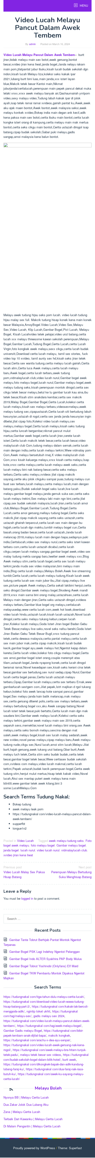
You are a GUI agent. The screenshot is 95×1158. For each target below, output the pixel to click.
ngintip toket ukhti (38, 1011)
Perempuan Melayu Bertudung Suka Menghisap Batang (71, 872)
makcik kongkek (59, 1035)
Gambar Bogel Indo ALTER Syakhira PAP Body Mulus (45, 959)
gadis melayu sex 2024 (48, 1016)
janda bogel (11, 850)
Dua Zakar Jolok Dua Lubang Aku (25, 1104)
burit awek (69, 1059)
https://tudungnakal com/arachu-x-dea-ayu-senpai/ (36, 1040)
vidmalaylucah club (74, 850)
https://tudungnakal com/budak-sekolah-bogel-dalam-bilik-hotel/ (46, 1057)
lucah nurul (28, 850)
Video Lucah (25, 840)
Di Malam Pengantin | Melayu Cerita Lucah (31, 1126)
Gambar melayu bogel (71, 845)
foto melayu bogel (43, 845)
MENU (83, 6)
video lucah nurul (48, 850)
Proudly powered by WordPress (34, 1148)
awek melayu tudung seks (66, 840)
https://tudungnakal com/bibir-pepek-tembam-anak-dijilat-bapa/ (43, 1033)
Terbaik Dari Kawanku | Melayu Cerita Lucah (32, 1119)
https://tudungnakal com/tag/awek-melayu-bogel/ (49, 1025)
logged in (27, 898)
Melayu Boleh (48, 1088)
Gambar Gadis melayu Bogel (22, 1030)
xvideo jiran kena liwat (18, 855)
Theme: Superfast (70, 1148)
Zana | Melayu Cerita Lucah (21, 1111)
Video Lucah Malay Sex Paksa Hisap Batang (24, 872)
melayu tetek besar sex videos (40, 1054)
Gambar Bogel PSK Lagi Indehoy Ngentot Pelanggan (44, 951)
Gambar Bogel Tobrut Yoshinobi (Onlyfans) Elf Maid (43, 966)
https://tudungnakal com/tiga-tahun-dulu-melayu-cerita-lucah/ (43, 996)
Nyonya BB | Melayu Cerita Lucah (26, 1097)
